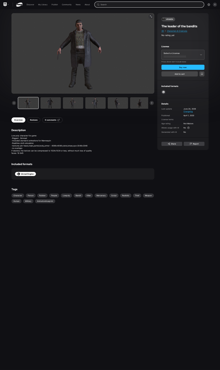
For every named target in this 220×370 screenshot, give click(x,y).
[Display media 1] (50, 103)
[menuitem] (30, 5)
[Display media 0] (28, 103)
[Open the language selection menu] (209, 5)
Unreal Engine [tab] (27, 174)
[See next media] (152, 103)
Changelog (188, 111)
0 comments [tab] (50, 120)
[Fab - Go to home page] (19, 5)
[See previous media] (14, 103)
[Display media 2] (73, 103)
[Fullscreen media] (151, 16)
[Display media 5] (140, 103)
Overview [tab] (18, 120)
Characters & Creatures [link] (177, 31)
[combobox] (151, 4)
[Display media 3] (95, 103)
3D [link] (162, 31)
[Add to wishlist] (201, 74)
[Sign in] (215, 5)
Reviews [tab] (34, 120)
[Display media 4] (118, 103)
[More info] (188, 127)
